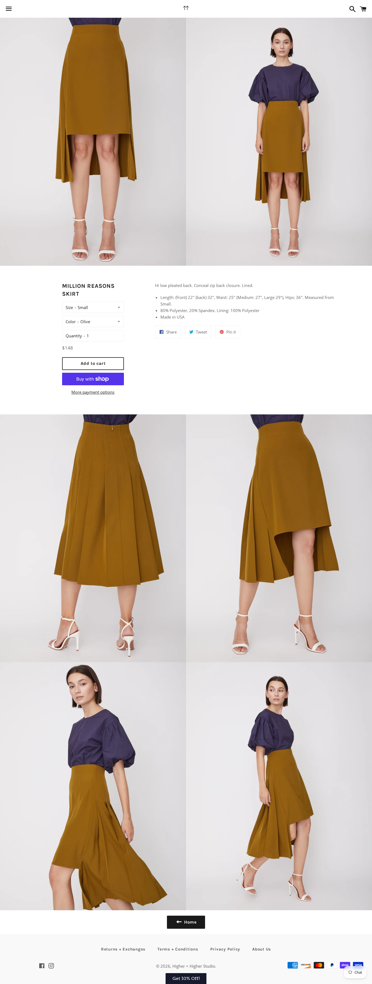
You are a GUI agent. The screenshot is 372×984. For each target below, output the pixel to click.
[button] (186, 978)
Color (71, 321)
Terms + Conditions (177, 949)
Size (69, 307)
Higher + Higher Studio (193, 966)
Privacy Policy (225, 949)
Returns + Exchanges (123, 949)
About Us (261, 949)
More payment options (92, 392)
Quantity (74, 335)
